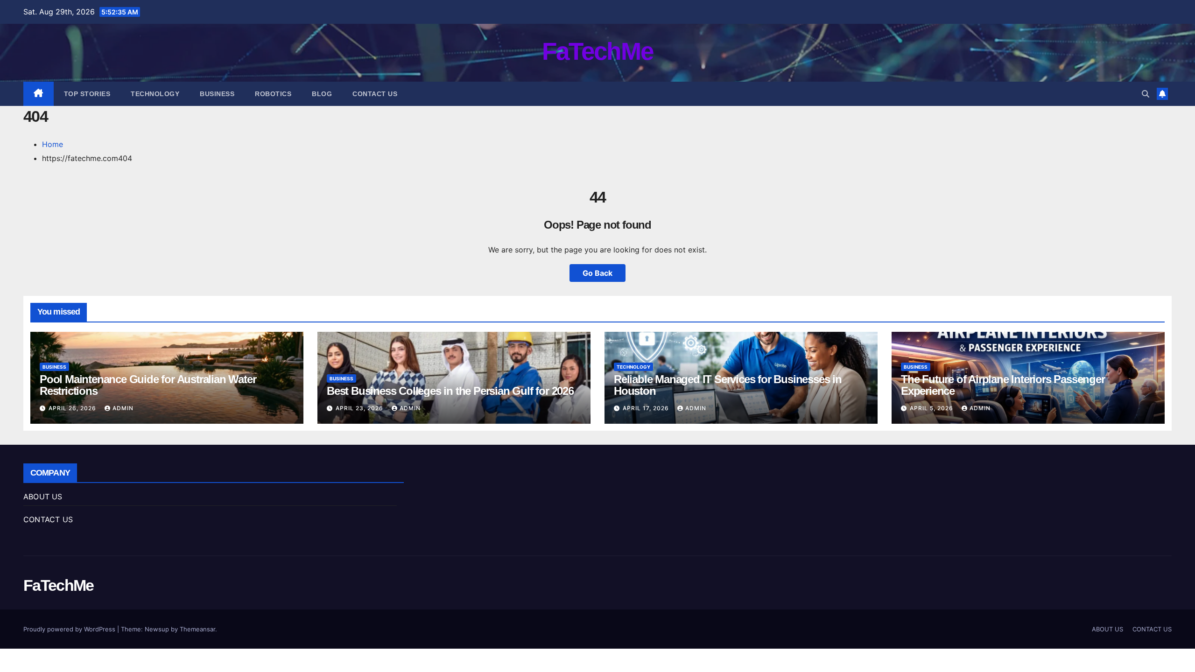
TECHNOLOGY (155, 94)
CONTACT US (374, 94)
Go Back (597, 273)
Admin (123, 408)
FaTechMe (597, 51)
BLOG (322, 94)
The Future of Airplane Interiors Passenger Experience (1003, 385)
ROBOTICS (273, 94)
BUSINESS (217, 94)
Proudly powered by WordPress (70, 629)
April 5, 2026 (932, 408)
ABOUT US (43, 496)
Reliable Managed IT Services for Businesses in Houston (728, 385)
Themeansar (197, 629)
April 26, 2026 (73, 408)
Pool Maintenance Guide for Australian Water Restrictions (148, 385)
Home (52, 144)
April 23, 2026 (360, 408)
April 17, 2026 (647, 408)
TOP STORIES (87, 94)
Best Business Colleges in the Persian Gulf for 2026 (450, 391)
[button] (1145, 93)
